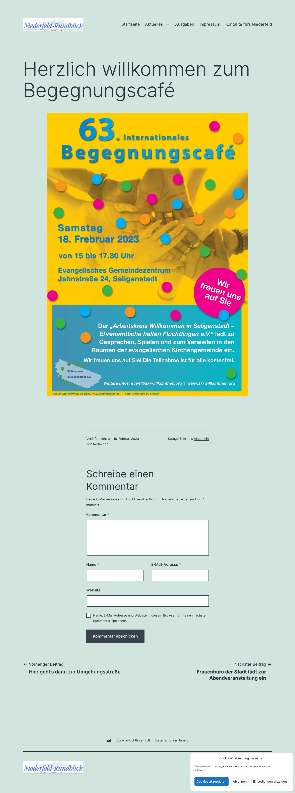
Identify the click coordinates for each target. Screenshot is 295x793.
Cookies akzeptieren (211, 781)
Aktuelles (154, 24)
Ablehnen (240, 781)
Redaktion (100, 444)
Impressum (210, 24)
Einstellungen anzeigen (270, 781)
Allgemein (201, 439)
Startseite (130, 24)
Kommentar (97, 514)
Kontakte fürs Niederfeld (248, 24)
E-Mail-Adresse (166, 564)
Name (92, 564)
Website (93, 590)
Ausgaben (184, 24)
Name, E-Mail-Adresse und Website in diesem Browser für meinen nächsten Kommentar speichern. (150, 618)
